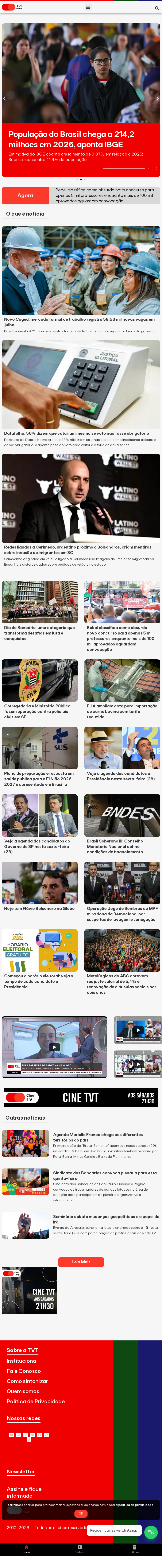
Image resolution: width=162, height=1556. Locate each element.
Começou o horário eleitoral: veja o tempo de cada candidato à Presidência (38, 981)
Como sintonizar (27, 1381)
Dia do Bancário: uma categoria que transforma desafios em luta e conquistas (39, 633)
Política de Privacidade (36, 1401)
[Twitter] (32, 1435)
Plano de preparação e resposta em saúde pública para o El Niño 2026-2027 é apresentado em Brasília (39, 779)
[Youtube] (11, 1435)
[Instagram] (25, 1435)
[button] (88, 7)
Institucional (22, 1361)
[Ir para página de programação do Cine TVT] (81, 1106)
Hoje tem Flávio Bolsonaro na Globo (39, 909)
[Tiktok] (46, 1435)
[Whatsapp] (18, 1435)
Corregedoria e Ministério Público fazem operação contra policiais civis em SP (37, 711)
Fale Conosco (24, 1371)
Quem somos (23, 1391)
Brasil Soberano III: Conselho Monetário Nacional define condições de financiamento (115, 846)
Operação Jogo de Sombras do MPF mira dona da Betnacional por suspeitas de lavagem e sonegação (122, 914)
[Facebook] (39, 1435)
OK (81, 1513)
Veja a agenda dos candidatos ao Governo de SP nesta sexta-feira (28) (37, 846)
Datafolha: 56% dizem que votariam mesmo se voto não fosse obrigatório (76, 433)
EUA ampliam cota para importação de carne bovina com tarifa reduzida (122, 711)
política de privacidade (135, 1505)
